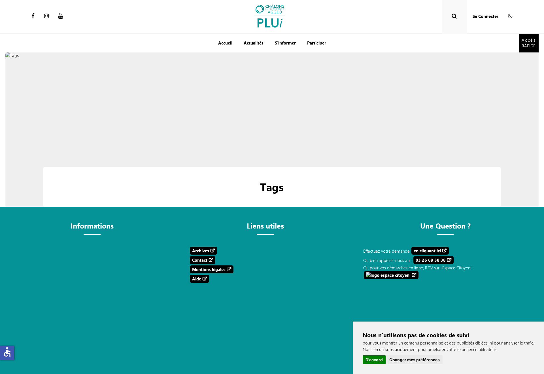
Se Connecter (485, 16)
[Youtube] (60, 16)
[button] (510, 16)
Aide (196, 279)
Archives (200, 250)
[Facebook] (33, 16)
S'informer (285, 43)
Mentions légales (209, 269)
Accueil (225, 43)
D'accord (374, 359)
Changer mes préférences (414, 359)
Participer (316, 43)
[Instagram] (46, 16)
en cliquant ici (427, 250)
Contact (199, 260)
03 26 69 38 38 (431, 260)
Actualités (254, 43)
